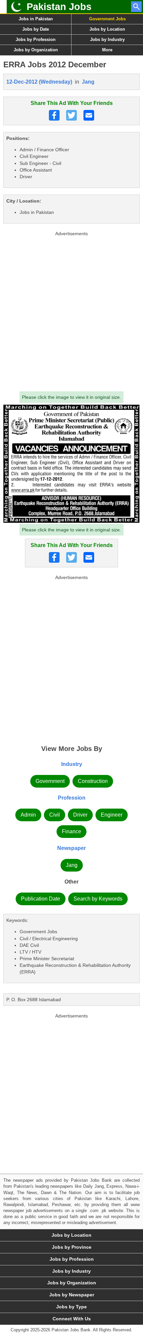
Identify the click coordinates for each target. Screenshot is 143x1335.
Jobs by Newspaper (71, 1294)
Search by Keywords (97, 899)
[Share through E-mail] (88, 115)
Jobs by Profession (36, 39)
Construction (93, 781)
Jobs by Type (71, 1306)
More (107, 49)
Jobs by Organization (36, 49)
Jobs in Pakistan (36, 18)
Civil (54, 815)
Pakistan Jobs (59, 6)
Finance (71, 831)
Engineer (111, 815)
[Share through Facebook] (54, 115)
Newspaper (71, 848)
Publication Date (40, 899)
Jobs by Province (71, 1247)
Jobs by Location (107, 29)
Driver (80, 815)
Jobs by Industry (107, 39)
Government (50, 781)
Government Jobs (107, 18)
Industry (71, 764)
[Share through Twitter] (71, 115)
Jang (88, 82)
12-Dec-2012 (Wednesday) (39, 82)
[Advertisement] (71, 309)
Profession (71, 798)
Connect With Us (72, 1318)
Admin (28, 815)
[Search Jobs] (136, 6)
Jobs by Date (35, 29)
